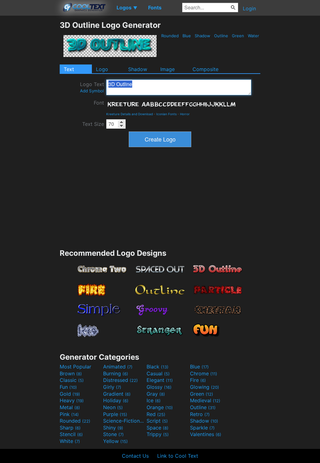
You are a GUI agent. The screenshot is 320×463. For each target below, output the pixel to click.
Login (249, 8)
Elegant (160, 380)
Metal (70, 407)
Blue (186, 35)
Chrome (203, 373)
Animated (117, 366)
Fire (198, 380)
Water (253, 35)
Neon (113, 407)
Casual (158, 373)
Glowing (204, 387)
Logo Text (92, 87)
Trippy (158, 434)
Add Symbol (92, 90)
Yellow (115, 441)
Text (69, 69)
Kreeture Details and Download (129, 114)
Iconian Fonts (166, 114)
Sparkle (202, 427)
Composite (205, 69)
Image (167, 69)
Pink (69, 414)
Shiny (113, 427)
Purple (115, 414)
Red (156, 414)
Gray (156, 394)
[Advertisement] (30, 114)
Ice (154, 400)
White (70, 441)
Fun (68, 387)
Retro (200, 414)
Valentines (205, 434)
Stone (113, 434)
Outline (221, 35)
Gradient (117, 394)
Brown (71, 373)
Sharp (70, 427)
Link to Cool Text (177, 456)
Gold (70, 394)
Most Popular (75, 366)
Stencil (71, 434)
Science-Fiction (124, 421)
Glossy (159, 387)
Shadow (202, 35)
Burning (115, 373)
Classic (72, 380)
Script (157, 421)
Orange (160, 407)
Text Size (93, 124)
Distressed (120, 380)
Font (99, 103)
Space (157, 427)
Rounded (170, 35)
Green (238, 35)
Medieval (205, 400)
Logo (102, 69)
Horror (185, 114)
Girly (112, 387)
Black (157, 366)
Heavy (72, 400)
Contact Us (135, 456)
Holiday (115, 400)
